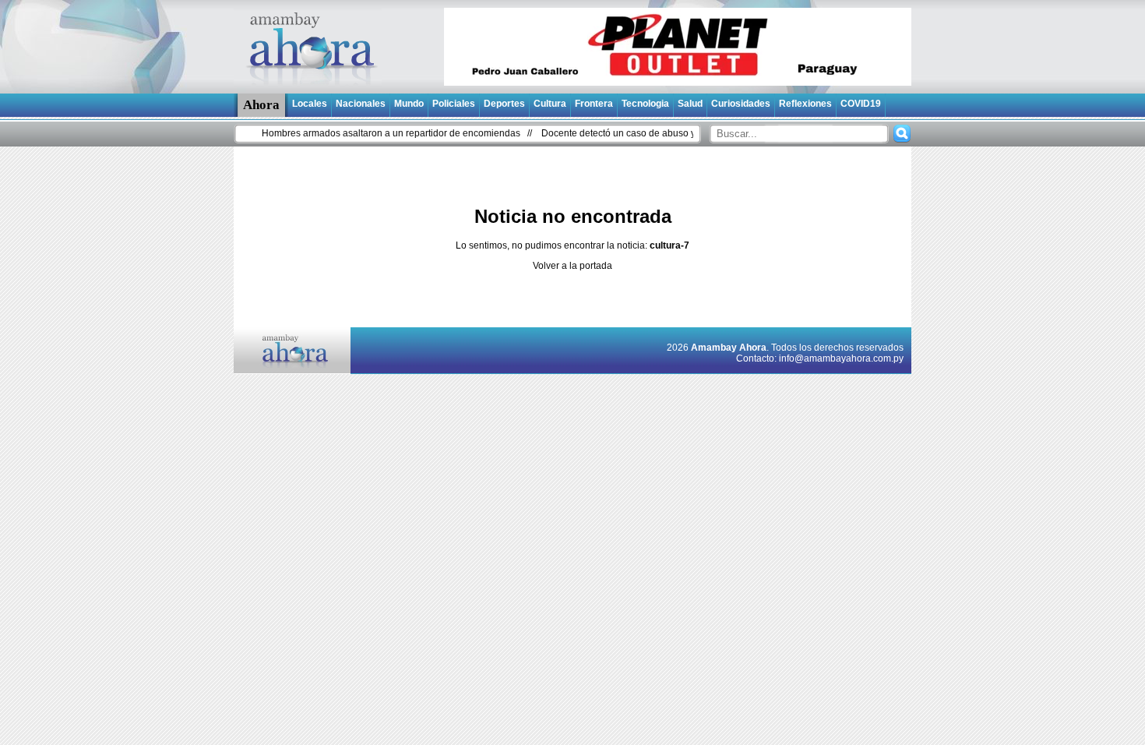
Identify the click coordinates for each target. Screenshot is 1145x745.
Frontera (594, 103)
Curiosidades (740, 103)
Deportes (504, 103)
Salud (690, 103)
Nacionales (361, 103)
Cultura (550, 103)
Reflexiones (805, 103)
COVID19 (860, 103)
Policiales (453, 103)
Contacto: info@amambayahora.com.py (820, 358)
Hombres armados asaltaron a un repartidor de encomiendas (381, 133)
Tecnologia (645, 103)
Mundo (409, 103)
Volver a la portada (572, 265)
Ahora (261, 104)
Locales (309, 103)
